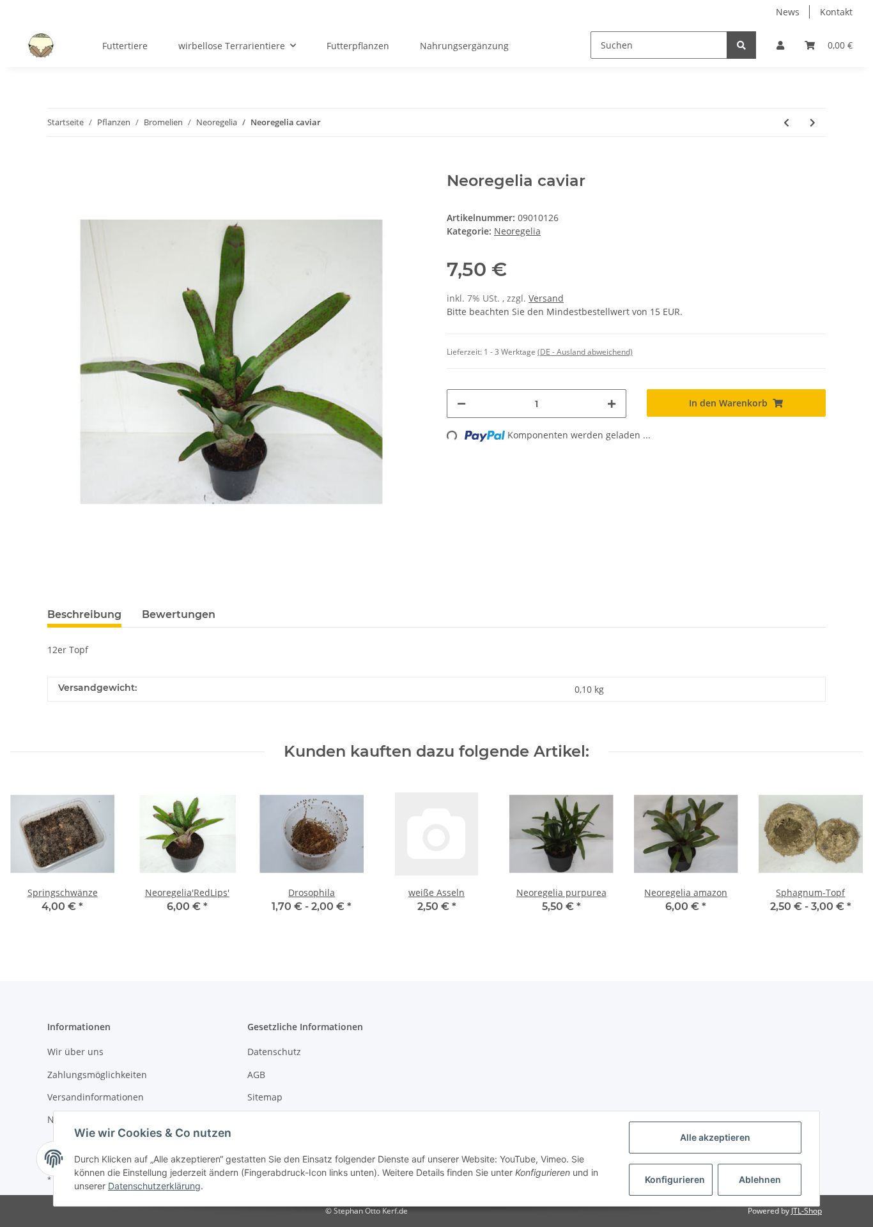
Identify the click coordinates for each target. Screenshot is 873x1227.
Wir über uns (75, 1052)
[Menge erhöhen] (612, 403)
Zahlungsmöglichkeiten (97, 1075)
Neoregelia (517, 231)
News (788, 12)
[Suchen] (741, 45)
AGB (256, 1075)
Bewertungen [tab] (178, 614)
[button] (780, 45)
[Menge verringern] (461, 403)
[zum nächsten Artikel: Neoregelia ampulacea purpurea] (813, 122)
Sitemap (264, 1097)
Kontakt (836, 12)
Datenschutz (274, 1052)
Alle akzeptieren (715, 1137)
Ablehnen (760, 1179)
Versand (546, 298)
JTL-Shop (806, 1210)
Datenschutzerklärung (154, 1185)
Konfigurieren (675, 1179)
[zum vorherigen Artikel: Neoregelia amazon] (786, 122)
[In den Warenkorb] (57, 165)
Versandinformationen (95, 1097)
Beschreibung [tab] (84, 614)
